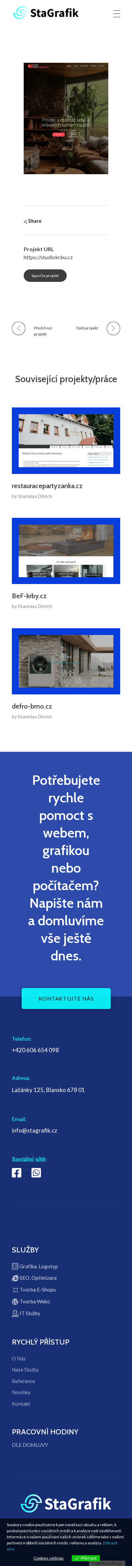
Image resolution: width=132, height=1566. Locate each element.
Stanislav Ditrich (35, 496)
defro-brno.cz (32, 706)
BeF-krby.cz (29, 596)
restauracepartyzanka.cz (47, 486)
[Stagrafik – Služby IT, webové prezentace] (46, 12)
